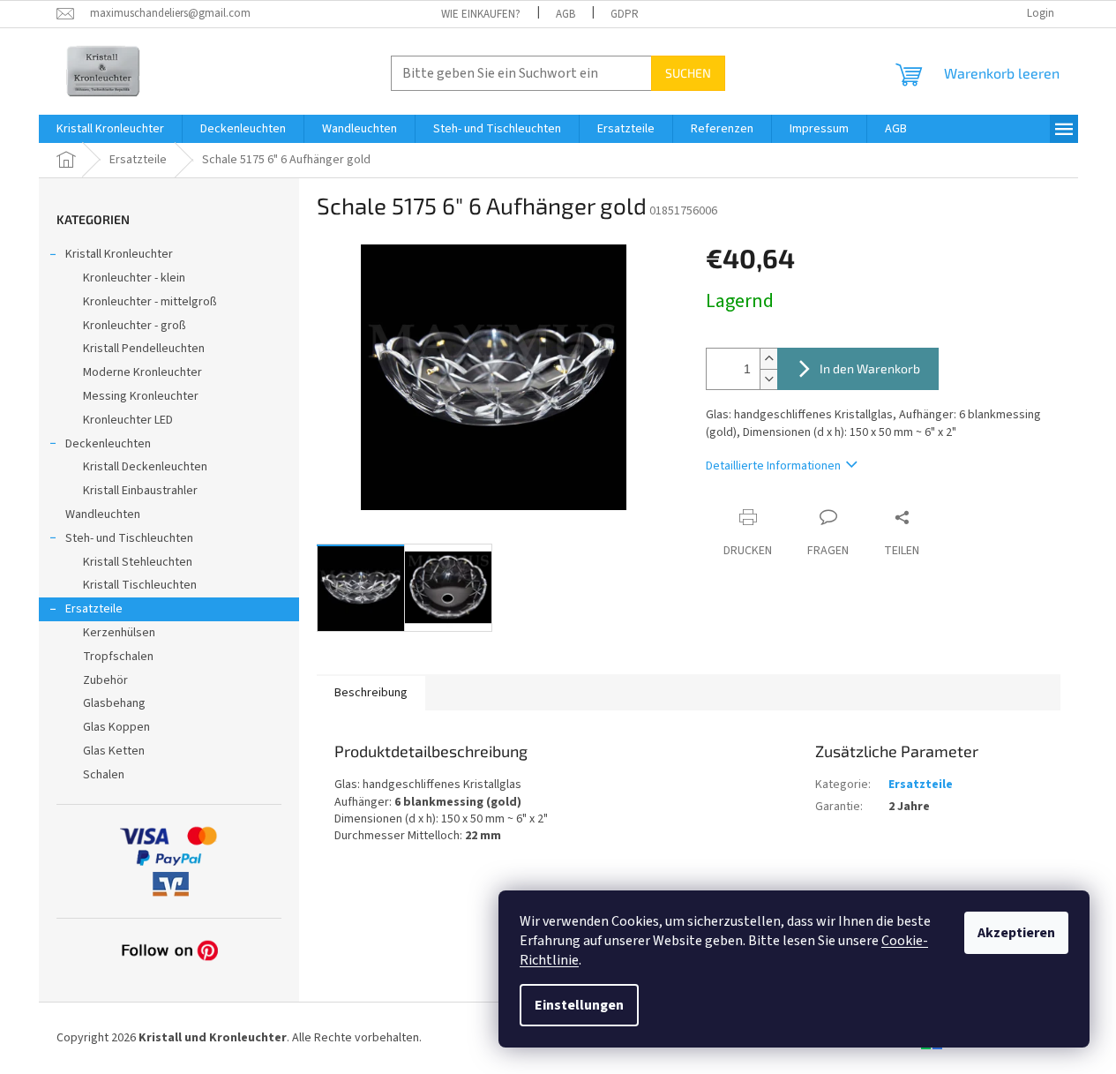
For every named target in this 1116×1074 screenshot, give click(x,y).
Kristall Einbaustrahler (140, 490)
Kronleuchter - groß (134, 325)
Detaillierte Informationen (773, 466)
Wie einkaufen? (481, 14)
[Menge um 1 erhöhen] (768, 359)
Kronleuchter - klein (134, 278)
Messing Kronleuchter (140, 396)
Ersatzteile (94, 609)
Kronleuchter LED (128, 420)
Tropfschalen (118, 656)
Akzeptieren (1016, 933)
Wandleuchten (102, 514)
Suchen (688, 72)
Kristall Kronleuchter (119, 254)
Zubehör (105, 680)
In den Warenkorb (870, 368)
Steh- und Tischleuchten (129, 538)
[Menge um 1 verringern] (768, 379)
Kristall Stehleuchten (137, 562)
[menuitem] (110, 129)
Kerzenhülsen (119, 633)
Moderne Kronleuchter (142, 372)
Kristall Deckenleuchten (145, 467)
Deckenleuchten (108, 444)
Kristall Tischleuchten (140, 585)
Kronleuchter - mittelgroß (150, 302)
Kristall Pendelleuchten (144, 348)
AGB (565, 14)
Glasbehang (114, 703)
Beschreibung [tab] (371, 693)
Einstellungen (579, 1005)
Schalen (103, 775)
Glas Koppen (116, 727)
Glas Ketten (114, 751)
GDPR (624, 14)
